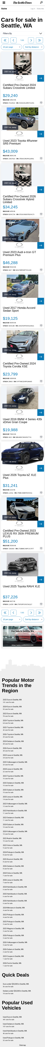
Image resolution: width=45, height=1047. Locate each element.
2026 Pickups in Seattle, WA (13, 937)
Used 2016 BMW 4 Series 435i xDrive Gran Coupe (22, 421)
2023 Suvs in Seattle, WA (12, 715)
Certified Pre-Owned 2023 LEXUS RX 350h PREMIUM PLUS (21, 533)
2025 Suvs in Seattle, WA (12, 701)
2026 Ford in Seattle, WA (12, 964)
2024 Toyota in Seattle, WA (13, 722)
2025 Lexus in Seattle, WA (12, 798)
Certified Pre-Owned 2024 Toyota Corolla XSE (19, 365)
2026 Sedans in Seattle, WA (13, 867)
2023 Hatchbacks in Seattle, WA (15, 812)
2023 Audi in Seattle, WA (12, 839)
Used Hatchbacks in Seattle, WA (15, 1032)
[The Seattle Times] (22, 2)
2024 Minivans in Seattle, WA (14, 909)
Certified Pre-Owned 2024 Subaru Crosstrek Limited (19, 86)
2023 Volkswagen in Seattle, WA (15, 805)
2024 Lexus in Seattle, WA (12, 770)
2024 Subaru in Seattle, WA (13, 826)
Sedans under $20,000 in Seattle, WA (17, 992)
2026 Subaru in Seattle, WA (13, 950)
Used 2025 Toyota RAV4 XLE (21, 586)
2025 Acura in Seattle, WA (13, 860)
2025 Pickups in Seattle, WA (13, 923)
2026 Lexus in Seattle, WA (12, 881)
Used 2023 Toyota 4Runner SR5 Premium (20, 142)
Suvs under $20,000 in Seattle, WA (16, 985)
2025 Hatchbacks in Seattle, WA (15, 895)
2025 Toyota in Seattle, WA (13, 728)
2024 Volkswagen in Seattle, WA (15, 832)
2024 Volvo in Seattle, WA (12, 874)
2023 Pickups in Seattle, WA (13, 916)
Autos (4, 8)
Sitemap (22, 1045)
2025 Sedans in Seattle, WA (13, 784)
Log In (33, 8)
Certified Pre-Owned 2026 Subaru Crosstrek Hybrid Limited (19, 199)
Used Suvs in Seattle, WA (12, 1018)
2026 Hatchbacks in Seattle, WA (15, 902)
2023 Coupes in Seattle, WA (13, 957)
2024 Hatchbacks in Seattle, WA (15, 888)
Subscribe (40, 8)
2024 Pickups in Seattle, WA (13, 853)
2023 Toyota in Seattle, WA (13, 777)
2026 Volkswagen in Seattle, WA (15, 943)
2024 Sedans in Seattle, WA (13, 742)
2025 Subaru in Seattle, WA (13, 791)
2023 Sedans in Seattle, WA (13, 819)
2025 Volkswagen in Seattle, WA (15, 763)
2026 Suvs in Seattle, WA (12, 749)
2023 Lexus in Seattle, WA (12, 756)
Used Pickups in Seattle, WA (13, 1039)
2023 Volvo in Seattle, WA (12, 846)
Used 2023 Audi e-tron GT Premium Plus (19, 253)
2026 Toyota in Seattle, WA (13, 735)
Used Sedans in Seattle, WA (13, 1025)
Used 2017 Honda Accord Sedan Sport (19, 309)
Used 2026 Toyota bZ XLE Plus (19, 476)
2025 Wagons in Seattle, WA (13, 930)
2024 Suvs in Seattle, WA (12, 708)
